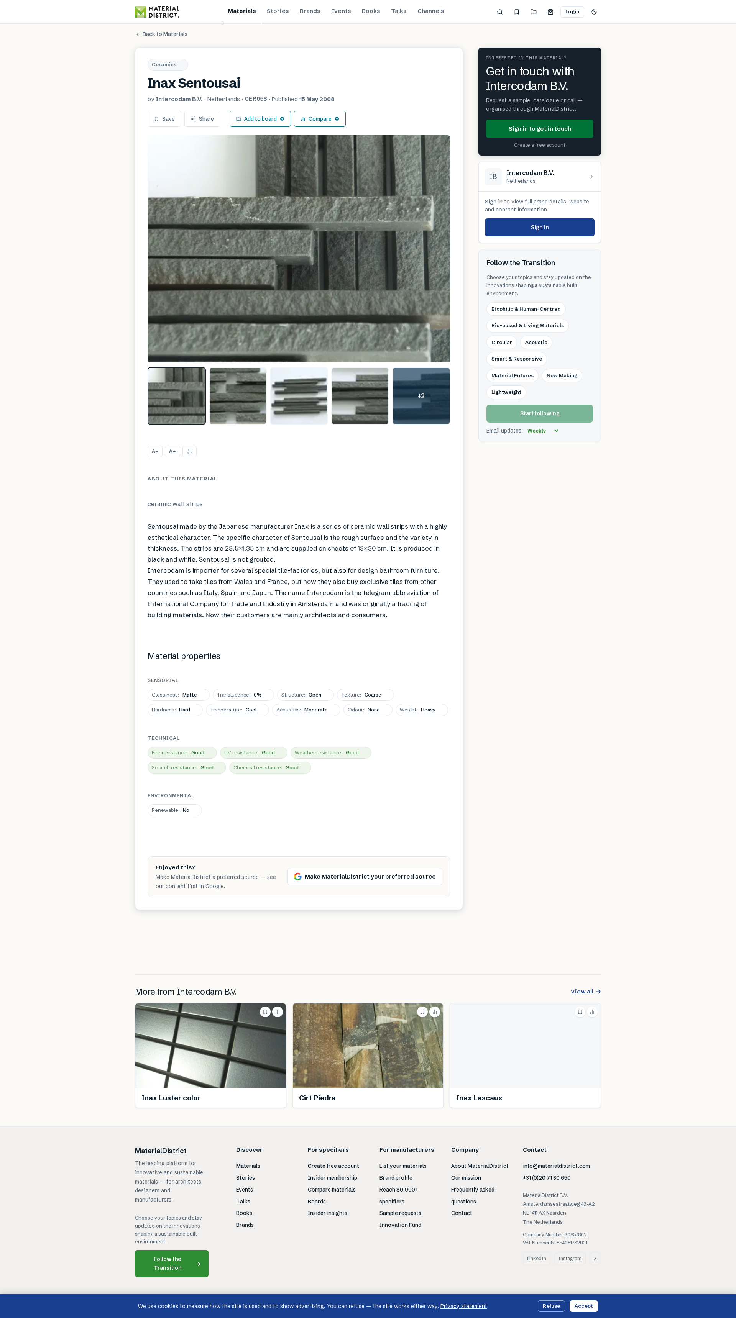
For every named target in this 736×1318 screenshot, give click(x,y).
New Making (562, 375)
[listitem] (177, 396)
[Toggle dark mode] (594, 12)
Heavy (417, 710)
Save (168, 118)
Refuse (551, 1306)
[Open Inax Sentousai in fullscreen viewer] (299, 248)
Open (301, 695)
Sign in (540, 227)
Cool (233, 710)
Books (371, 11)
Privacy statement (463, 1306)
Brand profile (396, 1177)
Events (341, 11)
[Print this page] (189, 451)
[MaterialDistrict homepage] (157, 12)
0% (239, 695)
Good (178, 752)
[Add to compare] (277, 1012)
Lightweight (506, 392)
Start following (540, 413)
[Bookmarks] (517, 12)
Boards (317, 1201)
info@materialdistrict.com (556, 1165)
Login (572, 11)
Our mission (466, 1177)
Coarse (361, 695)
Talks (399, 11)
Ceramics (164, 64)
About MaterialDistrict (480, 1165)
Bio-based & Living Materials (527, 326)
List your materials (403, 1165)
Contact (461, 1213)
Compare (320, 118)
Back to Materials (165, 34)
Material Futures (512, 375)
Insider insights (327, 1213)
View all (586, 991)
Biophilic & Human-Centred (526, 309)
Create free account (333, 1165)
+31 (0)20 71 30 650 (547, 1177)
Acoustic (536, 342)
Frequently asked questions (473, 1195)
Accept (584, 1306)
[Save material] (265, 1012)
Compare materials (332, 1189)
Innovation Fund (400, 1224)
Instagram (570, 1258)
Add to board (260, 118)
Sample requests (400, 1213)
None (364, 710)
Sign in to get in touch (540, 128)
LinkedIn (536, 1258)
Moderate (302, 710)
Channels (430, 11)
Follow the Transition (177, 1263)
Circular (501, 342)
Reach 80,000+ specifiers (399, 1195)
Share (206, 118)
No (170, 810)
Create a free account (539, 145)
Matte (174, 695)
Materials (242, 11)
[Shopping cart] (550, 12)
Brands (310, 11)
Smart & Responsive (516, 359)
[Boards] (533, 12)
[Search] (500, 12)
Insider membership (332, 1177)
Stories (278, 11)
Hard (171, 710)
